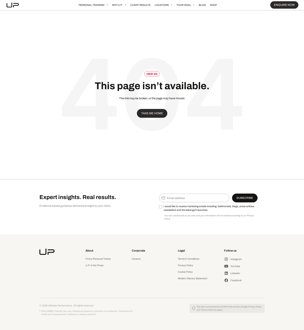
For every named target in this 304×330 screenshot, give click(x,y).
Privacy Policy (185, 265)
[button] (93, 5)
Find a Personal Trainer (98, 259)
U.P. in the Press (94, 265)
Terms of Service (209, 310)
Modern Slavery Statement (192, 278)
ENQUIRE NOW (284, 4)
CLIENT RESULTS (140, 5)
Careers (136, 259)
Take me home (152, 113)
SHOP (213, 5)
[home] (15, 5)
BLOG (202, 5)
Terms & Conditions (188, 259)
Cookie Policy (185, 272)
